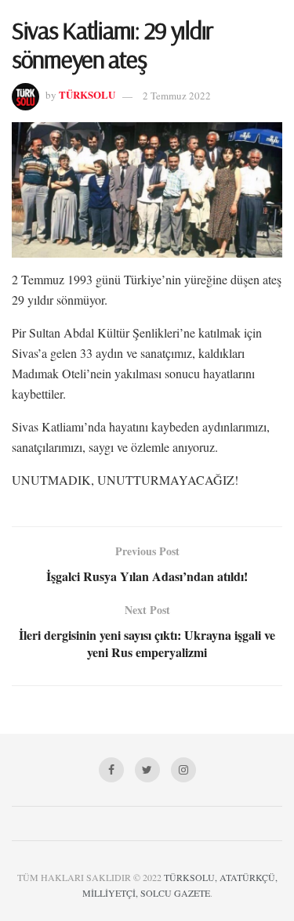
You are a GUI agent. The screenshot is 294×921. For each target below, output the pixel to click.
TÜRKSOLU (87, 95)
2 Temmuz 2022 (177, 95)
